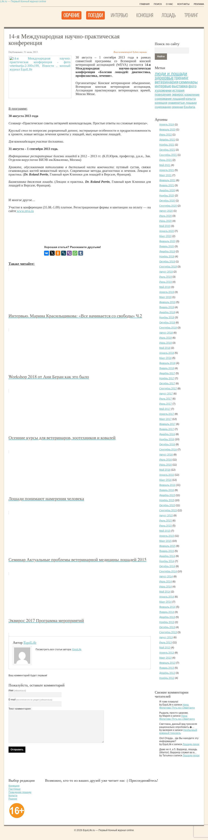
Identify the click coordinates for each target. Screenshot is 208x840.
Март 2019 (165, 297)
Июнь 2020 (165, 221)
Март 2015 (165, 541)
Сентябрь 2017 (168, 388)
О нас (169, 4)
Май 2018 (164, 348)
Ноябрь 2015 (166, 500)
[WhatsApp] (75, 253)
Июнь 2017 (165, 403)
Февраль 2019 (167, 302)
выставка (180, 86)
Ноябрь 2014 (166, 561)
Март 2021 (165, 175)
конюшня (161, 102)
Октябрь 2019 (167, 261)
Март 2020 (165, 236)
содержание (163, 106)
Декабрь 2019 (167, 251)
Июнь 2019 (165, 282)
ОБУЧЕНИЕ (71, 15)
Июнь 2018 (165, 342)
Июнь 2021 (165, 160)
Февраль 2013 (167, 662)
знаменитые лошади (182, 102)
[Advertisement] (82, 226)
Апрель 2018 (166, 353)
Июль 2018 (165, 337)
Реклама (199, 4)
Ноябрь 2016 (166, 439)
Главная (145, 4)
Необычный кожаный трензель (178, 732)
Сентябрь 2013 (168, 632)
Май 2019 (164, 287)
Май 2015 (164, 530)
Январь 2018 (166, 368)
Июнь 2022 (165, 134)
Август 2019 (166, 271)
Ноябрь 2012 (166, 678)
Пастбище (15, 789)
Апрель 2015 (166, 535)
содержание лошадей (170, 98)
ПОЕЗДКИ (95, 15)
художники (163, 90)
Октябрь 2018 (167, 322)
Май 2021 (164, 165)
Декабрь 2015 (167, 495)
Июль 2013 (165, 642)
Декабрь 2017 (167, 373)
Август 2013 (166, 637)
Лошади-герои (191, 744)
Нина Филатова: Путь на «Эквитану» (177, 706)
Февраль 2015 (167, 546)
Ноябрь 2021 (166, 144)
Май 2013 (164, 647)
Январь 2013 (166, 668)
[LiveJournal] (63, 253)
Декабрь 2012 (167, 673)
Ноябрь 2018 (166, 317)
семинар (177, 106)
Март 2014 (165, 601)
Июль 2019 (165, 276)
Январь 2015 (166, 551)
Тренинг (191, 15)
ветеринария (166, 82)
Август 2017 (166, 393)
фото (192, 86)
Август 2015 (166, 515)
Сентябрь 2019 (168, 266)
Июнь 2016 (165, 464)
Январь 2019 (166, 307)
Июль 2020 (165, 216)
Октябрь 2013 (167, 627)
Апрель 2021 (166, 170)
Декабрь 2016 (167, 434)
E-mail (30, 699)
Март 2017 (165, 419)
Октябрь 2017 (167, 383)
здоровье (164, 77)
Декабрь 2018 (167, 312)
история (178, 90)
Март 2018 (165, 358)
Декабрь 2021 (167, 139)
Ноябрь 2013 (166, 622)
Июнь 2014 (165, 586)
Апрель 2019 (166, 292)
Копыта (13, 795)
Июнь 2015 (165, 525)
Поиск (158, 4)
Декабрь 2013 (167, 617)
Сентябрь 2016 (168, 449)
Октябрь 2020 (167, 200)
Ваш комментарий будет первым (130, 51)
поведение (163, 94)
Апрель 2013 (166, 652)
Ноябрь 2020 (166, 195)
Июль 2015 (165, 520)
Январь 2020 (166, 246)
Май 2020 (164, 226)
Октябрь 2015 (167, 505)
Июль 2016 (165, 459)
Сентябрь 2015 (168, 510)
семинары (188, 82)
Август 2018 (166, 332)
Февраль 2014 (167, 607)
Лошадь (169, 15)
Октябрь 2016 (167, 444)
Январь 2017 (166, 429)
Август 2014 (166, 576)
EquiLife (30, 642)
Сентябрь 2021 (168, 155)
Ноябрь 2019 (166, 256)
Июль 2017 (165, 398)
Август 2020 (166, 210)
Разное (13, 798)
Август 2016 (166, 454)
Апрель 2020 (166, 231)
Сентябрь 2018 (168, 327)
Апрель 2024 (166, 124)
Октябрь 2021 (167, 149)
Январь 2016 (166, 490)
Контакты (183, 4)
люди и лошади (171, 73)
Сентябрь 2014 (168, 571)
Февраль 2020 (167, 241)
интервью (163, 86)
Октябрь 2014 (167, 566)
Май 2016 (164, 469)
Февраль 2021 (167, 180)
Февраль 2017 (167, 424)
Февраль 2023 (167, 129)
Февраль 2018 (167, 363)
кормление (191, 94)
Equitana (189, 106)
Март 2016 (165, 480)
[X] (52, 253)
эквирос (178, 94)
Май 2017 (164, 409)
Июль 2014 (165, 581)
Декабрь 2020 (167, 190)
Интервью (119, 15)
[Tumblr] (80, 253)
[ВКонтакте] (46, 253)
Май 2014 (164, 591)
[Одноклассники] (57, 253)
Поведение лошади (20, 792)
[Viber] (69, 253)
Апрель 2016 (166, 475)
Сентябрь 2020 (168, 205)
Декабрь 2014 (167, 556)
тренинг (181, 78)
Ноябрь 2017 (166, 378)
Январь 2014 (166, 612)
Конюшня (144, 15)
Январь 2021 (166, 185)
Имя (17, 690)
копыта (191, 98)
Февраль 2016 (167, 485)
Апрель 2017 (166, 414)
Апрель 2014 (166, 596)
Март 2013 (165, 657)
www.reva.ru (25, 211)
